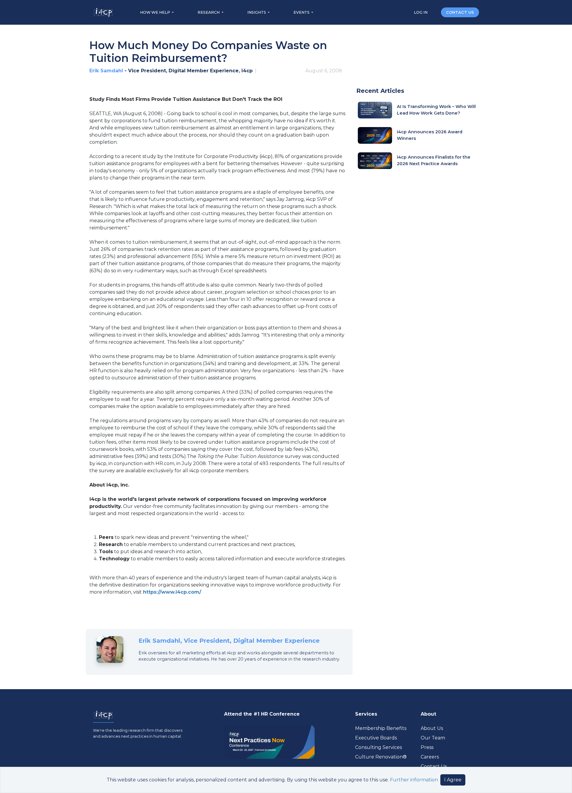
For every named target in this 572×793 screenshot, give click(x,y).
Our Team (433, 738)
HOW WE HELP (155, 12)
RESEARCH (209, 12)
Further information (414, 780)
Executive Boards (376, 738)
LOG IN (421, 12)
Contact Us (434, 766)
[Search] (434, 12)
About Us (432, 728)
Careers (430, 757)
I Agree (452, 780)
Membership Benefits (380, 728)
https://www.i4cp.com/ (172, 592)
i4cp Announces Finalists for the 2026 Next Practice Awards (433, 160)
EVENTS (301, 12)
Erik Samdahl (106, 70)
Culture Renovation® (381, 757)
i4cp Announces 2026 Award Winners (429, 135)
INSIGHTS (257, 12)
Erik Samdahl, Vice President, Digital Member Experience (229, 640)
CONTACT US (460, 12)
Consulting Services (378, 747)
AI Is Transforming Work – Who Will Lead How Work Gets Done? (436, 110)
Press (427, 747)
